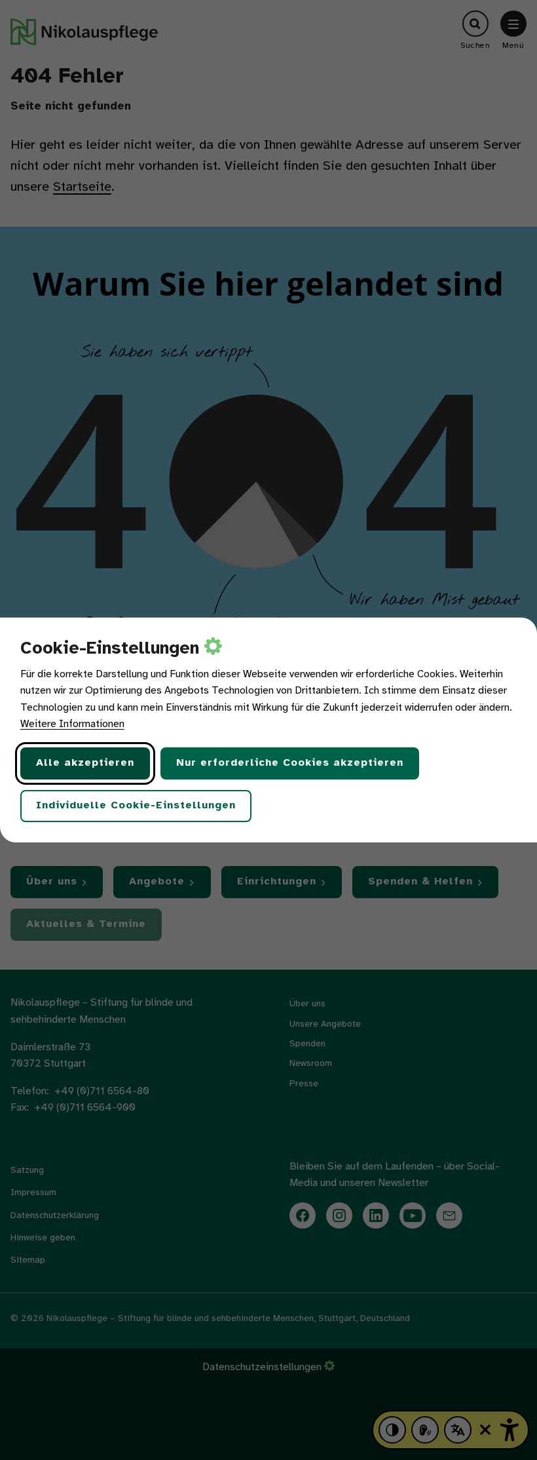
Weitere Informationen (72, 724)
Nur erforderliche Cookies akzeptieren (289, 762)
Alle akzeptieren (85, 762)
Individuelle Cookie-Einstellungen (136, 805)
